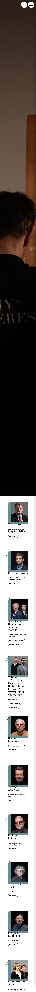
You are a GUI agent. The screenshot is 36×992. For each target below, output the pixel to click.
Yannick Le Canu (14, 703)
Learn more (12, 536)
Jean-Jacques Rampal (16, 640)
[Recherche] (24, 5)
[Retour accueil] (4, 7)
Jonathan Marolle (14, 644)
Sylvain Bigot (13, 707)
